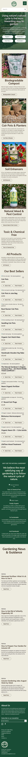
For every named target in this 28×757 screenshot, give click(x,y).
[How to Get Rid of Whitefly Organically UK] (14, 599)
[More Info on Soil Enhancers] (14, 166)
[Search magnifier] (25, 9)
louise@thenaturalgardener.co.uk (8, 753)
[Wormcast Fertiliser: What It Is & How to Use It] (14, 564)
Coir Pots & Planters (8, 138)
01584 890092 (4, 752)
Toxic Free (7, 40)
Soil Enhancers (6, 180)
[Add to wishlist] (23, 277)
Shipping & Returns (6, 733)
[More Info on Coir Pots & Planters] (14, 123)
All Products (6, 265)
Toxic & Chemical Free (8, 247)
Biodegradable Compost (9, 94)
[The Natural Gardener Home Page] (14, 6)
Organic (7, 36)
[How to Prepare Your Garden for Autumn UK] (14, 634)
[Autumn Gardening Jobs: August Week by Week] (14, 669)
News (2, 736)
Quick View (8, 285)
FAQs (2, 734)
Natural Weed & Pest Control (10, 225)
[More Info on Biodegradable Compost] (14, 78)
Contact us (4, 738)
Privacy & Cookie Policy (7, 729)
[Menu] (25, 3)
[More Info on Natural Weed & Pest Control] (14, 208)
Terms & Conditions (6, 731)
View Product (18, 285)
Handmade (20, 40)
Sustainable (20, 36)
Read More (6, 589)
